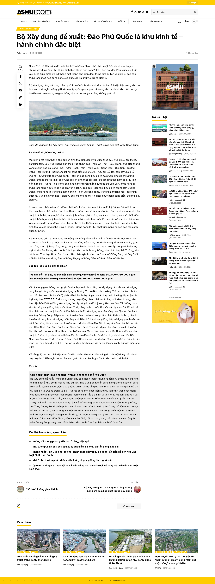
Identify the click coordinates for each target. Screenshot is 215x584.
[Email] (20, 90)
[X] (135, 12)
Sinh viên (174, 171)
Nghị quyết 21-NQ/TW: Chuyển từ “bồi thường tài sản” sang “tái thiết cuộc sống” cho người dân (175, 560)
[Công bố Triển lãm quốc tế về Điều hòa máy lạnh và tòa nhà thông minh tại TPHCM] (159, 246)
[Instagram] (143, 12)
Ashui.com (21, 53)
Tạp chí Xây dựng (116, 568)
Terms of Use (73, 3)
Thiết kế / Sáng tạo (178, 217)
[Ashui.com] (34, 12)
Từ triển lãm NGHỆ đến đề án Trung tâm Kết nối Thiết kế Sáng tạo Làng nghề (183, 211)
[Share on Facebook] (20, 76)
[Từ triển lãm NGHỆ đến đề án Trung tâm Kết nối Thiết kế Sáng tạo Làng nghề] (159, 211)
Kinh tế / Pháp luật (28, 29)
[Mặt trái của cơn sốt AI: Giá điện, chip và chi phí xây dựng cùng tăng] (159, 229)
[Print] (20, 104)
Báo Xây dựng (22, 565)
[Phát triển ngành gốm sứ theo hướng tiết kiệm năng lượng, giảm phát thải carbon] (159, 128)
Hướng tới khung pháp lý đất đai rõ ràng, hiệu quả (60, 441)
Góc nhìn (174, 185)
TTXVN (158, 568)
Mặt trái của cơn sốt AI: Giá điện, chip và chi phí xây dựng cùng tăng (182, 228)
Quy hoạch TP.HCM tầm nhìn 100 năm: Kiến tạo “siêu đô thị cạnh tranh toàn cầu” (182, 179)
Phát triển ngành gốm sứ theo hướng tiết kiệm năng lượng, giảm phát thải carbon (182, 127)
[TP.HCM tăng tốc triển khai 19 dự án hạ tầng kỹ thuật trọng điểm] (84, 541)
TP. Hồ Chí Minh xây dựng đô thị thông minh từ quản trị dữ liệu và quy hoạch (183, 260)
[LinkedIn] (146, 12)
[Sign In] (179, 21)
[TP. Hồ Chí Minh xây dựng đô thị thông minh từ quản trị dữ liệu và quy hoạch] (159, 261)
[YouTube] (139, 12)
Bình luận (130, 506)
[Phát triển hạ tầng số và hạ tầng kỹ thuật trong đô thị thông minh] (38, 541)
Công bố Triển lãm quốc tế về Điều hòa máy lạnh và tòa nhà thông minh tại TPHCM (182, 246)
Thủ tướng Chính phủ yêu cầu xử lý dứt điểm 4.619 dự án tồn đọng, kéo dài (75, 446)
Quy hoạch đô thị (178, 200)
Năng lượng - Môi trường (181, 235)
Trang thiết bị (176, 154)
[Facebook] (132, 12)
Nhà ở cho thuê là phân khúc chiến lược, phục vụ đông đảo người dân (72, 460)
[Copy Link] (20, 97)
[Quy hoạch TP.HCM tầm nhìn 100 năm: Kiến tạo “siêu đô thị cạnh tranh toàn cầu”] (159, 179)
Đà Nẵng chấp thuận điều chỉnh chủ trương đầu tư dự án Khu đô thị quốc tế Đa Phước (130, 560)
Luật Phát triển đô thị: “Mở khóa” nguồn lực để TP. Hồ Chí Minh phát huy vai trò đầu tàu (183, 193)
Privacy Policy (55, 3)
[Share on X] (20, 83)
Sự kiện (174, 134)
